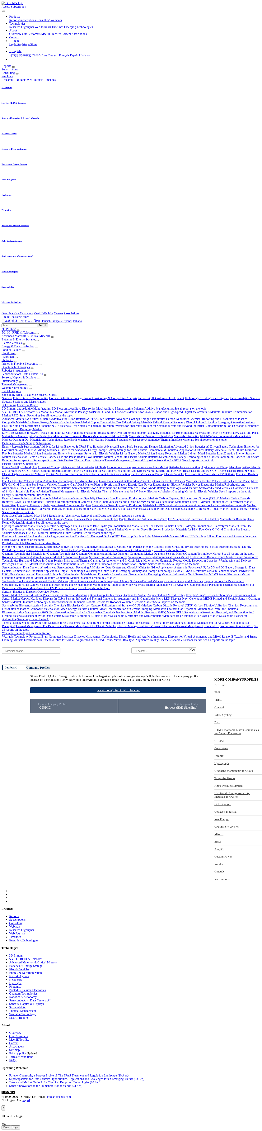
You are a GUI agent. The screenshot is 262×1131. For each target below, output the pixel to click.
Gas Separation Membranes (172, 501)
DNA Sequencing (179, 519)
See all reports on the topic (190, 408)
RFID (15, 415)
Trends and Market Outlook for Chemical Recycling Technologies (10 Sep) (54, 1082)
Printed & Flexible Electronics (20, 363)
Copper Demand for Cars (106, 422)
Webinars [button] (7, 76)
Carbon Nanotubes (177, 419)
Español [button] (67, 321)
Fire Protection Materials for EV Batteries (210, 474)
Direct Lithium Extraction (201, 422)
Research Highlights (21, 27)
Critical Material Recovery (169, 422)
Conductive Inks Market (75, 422)
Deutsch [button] (46, 321)
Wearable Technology (15, 387)
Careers (66, 34)
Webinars (56, 20)
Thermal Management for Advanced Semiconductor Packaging (183, 584)
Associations (79, 34)
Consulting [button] (8, 72)
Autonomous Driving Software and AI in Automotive (95, 557)
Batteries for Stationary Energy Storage (83, 450)
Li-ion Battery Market (133, 453)
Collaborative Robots (203, 557)
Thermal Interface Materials (177, 439)
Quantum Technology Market (203, 553)
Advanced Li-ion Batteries (189, 446)
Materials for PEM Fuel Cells (110, 436)
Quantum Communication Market (96, 553)
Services (7, 398)
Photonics (7, 360)
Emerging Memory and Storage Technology (145, 571)
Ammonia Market (50, 498)
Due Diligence (220, 398)
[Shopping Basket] (9, 59)
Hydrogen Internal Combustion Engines (67, 505)
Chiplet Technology (71, 571)
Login (15, 1127)
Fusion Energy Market (141, 501)
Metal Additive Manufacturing (114, 408)
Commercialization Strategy (66, 398)
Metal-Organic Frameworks (217, 436)
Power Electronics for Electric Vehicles (167, 484)
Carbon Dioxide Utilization (39, 501)
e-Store (32, 44)
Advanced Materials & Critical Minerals (26, 336)
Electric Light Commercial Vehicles (23, 474)
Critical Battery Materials (137, 422)
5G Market (42, 412)
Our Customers (31, 34)
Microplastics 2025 (36, 612)
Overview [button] (8, 313)
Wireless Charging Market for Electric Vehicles (189, 491)
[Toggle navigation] (3, 11)
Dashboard (11, 667)
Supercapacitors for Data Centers (53, 460)
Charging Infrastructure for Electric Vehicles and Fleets (71, 470)
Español (75, 55)
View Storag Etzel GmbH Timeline (118, 690)
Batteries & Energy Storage (18, 339)
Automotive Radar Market (46, 557)
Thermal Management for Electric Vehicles (75, 491)
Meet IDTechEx (51, 34)
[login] (26, 1100)
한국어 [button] (29, 321)
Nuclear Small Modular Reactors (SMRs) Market (145, 612)
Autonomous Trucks (119, 467)
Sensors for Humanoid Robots (103, 564)
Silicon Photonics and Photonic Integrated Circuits (99, 581)
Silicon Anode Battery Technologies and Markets (189, 457)
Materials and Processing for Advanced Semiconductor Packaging (119, 432)
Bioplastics (158, 419)
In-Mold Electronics (220, 546)
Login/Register (18, 44)
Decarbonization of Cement (73, 501)
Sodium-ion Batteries (232, 457)
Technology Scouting (198, 398)
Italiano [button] (77, 321)
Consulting (43, 20)
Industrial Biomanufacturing (210, 425)
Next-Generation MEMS (203, 574)
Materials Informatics (186, 436)
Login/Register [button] (11, 316)
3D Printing (9, 329)
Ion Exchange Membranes (243, 425)
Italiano (85, 55)
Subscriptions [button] (10, 69)
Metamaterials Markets (206, 412)
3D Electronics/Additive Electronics (74, 408)
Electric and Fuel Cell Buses (173, 470)
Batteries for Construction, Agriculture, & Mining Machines (205, 467)
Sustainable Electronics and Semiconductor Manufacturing (117, 550)
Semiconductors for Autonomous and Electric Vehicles (105, 488)
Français (64, 55)
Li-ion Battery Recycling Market (22, 429)
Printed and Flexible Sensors (43, 550)
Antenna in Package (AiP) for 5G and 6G (89, 412)
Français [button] (56, 321)
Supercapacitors (23, 460)
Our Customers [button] (23, 313)
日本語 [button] (6, 321)
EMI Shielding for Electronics (20, 425)
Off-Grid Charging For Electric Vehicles (32, 484)
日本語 (13, 55)
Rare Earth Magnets (76, 439)
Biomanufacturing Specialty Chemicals (85, 498)
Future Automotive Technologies (54, 481)
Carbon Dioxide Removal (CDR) (173, 605)
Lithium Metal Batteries (202, 453)
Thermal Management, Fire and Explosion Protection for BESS (143, 460)
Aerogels (145, 419)
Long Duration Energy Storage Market (100, 529)
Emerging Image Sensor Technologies (209, 595)
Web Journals (43, 27)
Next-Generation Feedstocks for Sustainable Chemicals (212, 505)
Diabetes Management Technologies (96, 519)
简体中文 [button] (18, 321)
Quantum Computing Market (135, 553)
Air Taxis (100, 467)
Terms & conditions (21, 1056)
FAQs (12, 1060)
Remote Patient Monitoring (18, 522)
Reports (14, 20)
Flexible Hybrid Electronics (191, 546)
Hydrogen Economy (29, 505)
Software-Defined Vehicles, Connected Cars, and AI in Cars (166, 581)
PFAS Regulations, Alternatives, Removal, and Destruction (76, 515)
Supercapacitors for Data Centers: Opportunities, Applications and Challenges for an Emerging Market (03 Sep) (76, 1079)
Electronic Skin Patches (204, 519)
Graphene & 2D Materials (55, 425)
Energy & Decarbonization (18, 346)
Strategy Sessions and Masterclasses (24, 401)
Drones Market (146, 470)
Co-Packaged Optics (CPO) (103, 536)
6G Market (56, 412)
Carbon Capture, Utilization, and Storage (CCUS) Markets (194, 498)
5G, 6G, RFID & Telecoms (18, 332)
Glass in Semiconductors (222, 571)
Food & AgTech (11, 349)
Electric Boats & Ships (241, 470)
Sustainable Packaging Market (200, 615)
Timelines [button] (50, 79)
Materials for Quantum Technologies (151, 436)
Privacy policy (18, 1053)
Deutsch (53, 55)
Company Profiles (38, 667)
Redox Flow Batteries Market (95, 457)
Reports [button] (6, 66)
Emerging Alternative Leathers (236, 422)
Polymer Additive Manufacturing (154, 408)
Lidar (148, 536)
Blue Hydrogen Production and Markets (134, 498)
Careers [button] (58, 313)
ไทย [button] (37, 321)
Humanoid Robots (30, 560)
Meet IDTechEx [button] (43, 313)
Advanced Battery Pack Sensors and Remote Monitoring (138, 446)
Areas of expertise (27, 394)
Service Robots (157, 564)
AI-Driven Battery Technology (224, 446)
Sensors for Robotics (134, 564)
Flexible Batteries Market (17, 453)
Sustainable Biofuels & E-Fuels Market (204, 508)
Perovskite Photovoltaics (67, 508)
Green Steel (9, 505)
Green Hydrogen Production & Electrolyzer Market (221, 501)
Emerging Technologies (78, 27)
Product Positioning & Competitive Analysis (110, 398)
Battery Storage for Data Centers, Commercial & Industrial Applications (151, 450)
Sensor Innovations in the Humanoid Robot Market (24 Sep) (45, 1085)
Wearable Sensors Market (137, 602)
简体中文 (25, 55)
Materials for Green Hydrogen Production (27, 436)
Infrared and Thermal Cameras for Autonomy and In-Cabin (99, 560)
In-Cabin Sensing (52, 560)
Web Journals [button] (35, 79)
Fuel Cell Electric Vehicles (18, 481)
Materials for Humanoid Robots (72, 436)
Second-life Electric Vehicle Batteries (136, 457)
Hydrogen (8, 356)
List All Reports (11, 391)
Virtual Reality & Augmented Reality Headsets (142, 640)
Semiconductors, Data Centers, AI (22, 374)
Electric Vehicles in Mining (147, 474)
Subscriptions (27, 20)
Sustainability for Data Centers (161, 508)
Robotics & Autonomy (15, 370)
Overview (15, 34)
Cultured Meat (31, 515)
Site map (14, 1050)
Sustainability (10, 381)
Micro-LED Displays (193, 536)
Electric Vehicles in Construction (110, 474)
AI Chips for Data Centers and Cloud (112, 567)
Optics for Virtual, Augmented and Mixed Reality (83, 640)
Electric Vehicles (12, 343)
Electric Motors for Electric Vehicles (68, 474)
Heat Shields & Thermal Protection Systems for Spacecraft (106, 425)
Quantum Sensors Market (169, 553)
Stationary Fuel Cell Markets (125, 508)
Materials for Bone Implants (177, 432)
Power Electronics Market (208, 484)
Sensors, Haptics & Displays (19, 377)
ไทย (45, 55)
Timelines (57, 27)
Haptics (25, 598)
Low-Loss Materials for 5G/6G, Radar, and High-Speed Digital (153, 412)
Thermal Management (15, 384)
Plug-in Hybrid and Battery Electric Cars (118, 484)
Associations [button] (71, 313)
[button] (15, 16)
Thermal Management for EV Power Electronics (131, 491)
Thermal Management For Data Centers (40, 626)
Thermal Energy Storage (89, 460)
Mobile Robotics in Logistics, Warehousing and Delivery (217, 560)
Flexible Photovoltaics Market (109, 501)
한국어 (36, 55)
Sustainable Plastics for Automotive (138, 439)
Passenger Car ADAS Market (75, 484)
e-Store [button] (24, 316)
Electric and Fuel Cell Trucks (208, 470)
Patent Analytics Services (245, 398)
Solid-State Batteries (94, 508)
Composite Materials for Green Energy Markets (31, 422)
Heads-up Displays (86, 481)
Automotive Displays (73, 536)
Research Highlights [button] (14, 79)
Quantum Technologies (16, 367)
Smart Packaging (29, 415)
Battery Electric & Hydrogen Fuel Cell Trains (64, 526)
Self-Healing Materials (102, 439)
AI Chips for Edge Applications (154, 567)
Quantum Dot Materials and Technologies (37, 439)
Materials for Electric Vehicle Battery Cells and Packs (226, 432)
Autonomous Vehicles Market (150, 467)
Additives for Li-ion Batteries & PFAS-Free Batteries (83, 419)
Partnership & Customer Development (161, 398)
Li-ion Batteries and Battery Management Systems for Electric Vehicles (76, 453)
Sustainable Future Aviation (32, 491)
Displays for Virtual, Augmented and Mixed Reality (154, 595)
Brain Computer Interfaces (106, 595)
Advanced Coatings (128, 419)
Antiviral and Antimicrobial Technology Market (44, 519)
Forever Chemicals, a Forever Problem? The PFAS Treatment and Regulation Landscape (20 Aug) (69, 1075)
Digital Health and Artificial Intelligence (143, 519)
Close (6, 1127)
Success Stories (48, 394)
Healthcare (8, 353)
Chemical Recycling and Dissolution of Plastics (218, 419)
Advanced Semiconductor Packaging (37, 536)
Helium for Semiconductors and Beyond (167, 425)
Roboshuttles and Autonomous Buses (61, 564)
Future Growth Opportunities (30, 398)
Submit (42, 325)
